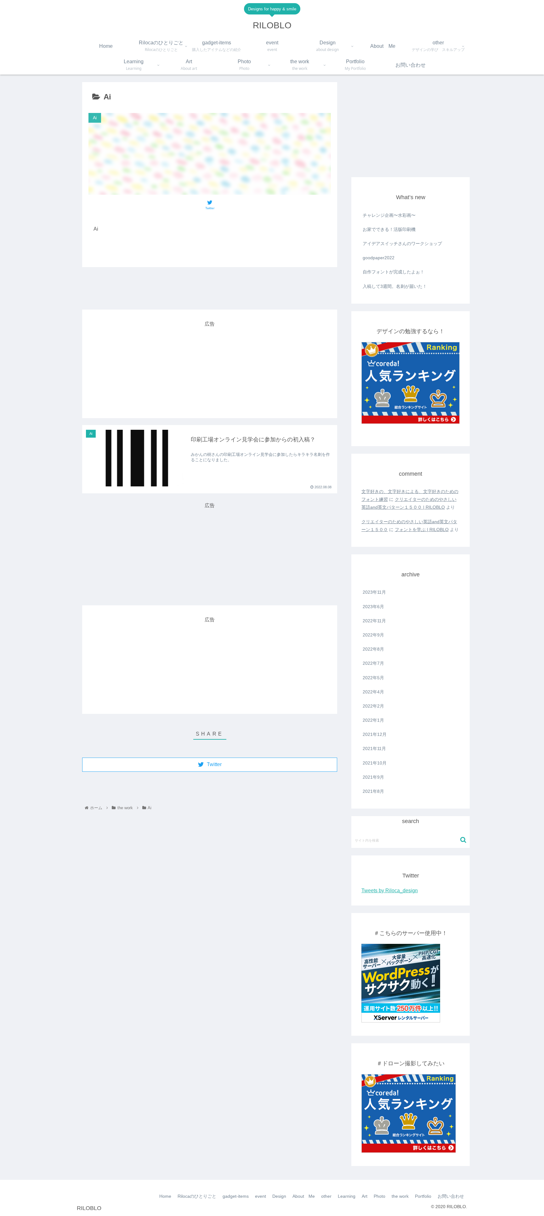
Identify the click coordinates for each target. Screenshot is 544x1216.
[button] (463, 839)
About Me (303, 1196)
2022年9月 (373, 634)
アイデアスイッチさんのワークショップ (402, 243)
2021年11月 (374, 748)
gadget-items (236, 1196)
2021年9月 (373, 777)
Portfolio (423, 1196)
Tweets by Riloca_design (389, 890)
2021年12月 (375, 734)
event (260, 1196)
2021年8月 (373, 791)
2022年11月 (374, 620)
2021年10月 (375, 762)
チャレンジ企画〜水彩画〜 (389, 215)
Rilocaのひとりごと (197, 1196)
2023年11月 (374, 592)
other (326, 1196)
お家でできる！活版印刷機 (389, 229)
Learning (346, 1196)
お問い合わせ (451, 1196)
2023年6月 (373, 606)
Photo (379, 1196)
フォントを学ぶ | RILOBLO (422, 529)
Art (364, 1196)
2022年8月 (373, 649)
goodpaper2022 (378, 257)
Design (279, 1196)
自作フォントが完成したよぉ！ (393, 271)
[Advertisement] (209, 288)
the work (400, 1196)
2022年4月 (373, 691)
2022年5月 (373, 677)
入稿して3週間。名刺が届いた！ (395, 286)
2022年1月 (373, 720)
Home (165, 1196)
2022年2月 (373, 706)
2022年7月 (373, 663)
